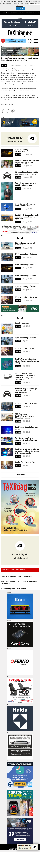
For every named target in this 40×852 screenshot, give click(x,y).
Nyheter (4, 65)
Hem (4, 13)
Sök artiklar (9, 13)
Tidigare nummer (17, 13)
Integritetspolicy (34, 13)
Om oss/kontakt (26, 13)
